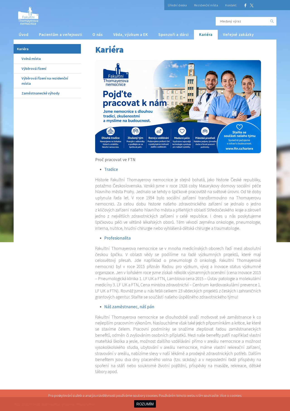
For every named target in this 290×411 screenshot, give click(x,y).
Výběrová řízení (34, 68)
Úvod (24, 34)
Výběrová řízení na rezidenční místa (45, 80)
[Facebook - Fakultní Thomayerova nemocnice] (245, 5)
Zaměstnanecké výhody (41, 93)
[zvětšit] (178, 106)
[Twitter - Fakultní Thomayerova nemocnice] (252, 5)
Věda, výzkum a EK (130, 34)
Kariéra (206, 34)
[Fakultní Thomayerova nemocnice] (26, 14)
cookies (235, 395)
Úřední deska (177, 5)
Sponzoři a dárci (173, 34)
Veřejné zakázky (238, 34)
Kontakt (230, 5)
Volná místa (31, 58)
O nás (97, 34)
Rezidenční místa (206, 5)
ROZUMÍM (145, 404)
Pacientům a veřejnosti (60, 34)
